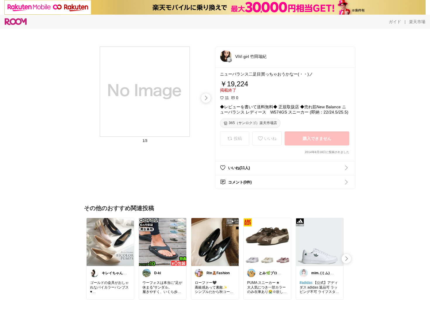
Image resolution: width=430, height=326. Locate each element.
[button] (226, 56)
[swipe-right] (206, 98)
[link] (110, 241)
